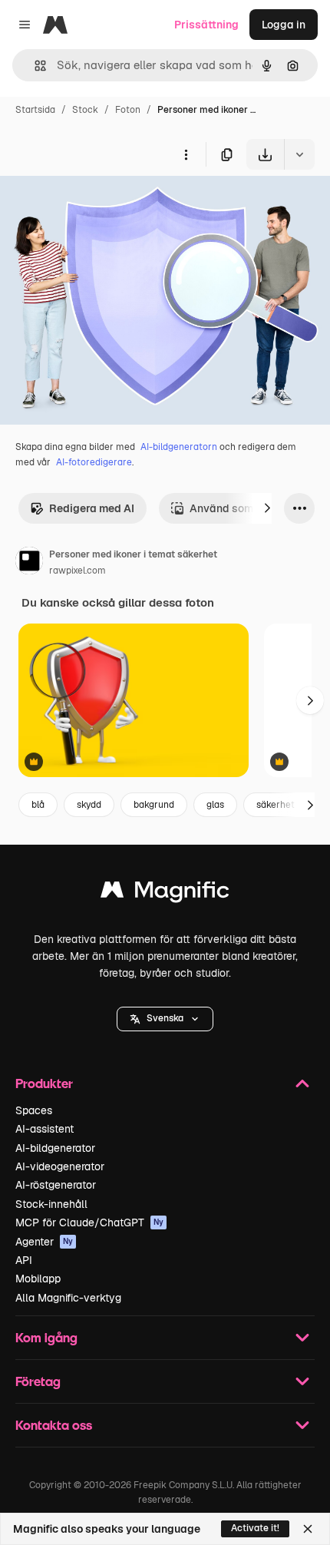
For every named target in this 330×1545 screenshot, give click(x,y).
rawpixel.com (77, 570)
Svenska (165, 1018)
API (23, 1260)
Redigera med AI (91, 508)
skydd (89, 805)
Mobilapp (38, 1278)
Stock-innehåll (51, 1204)
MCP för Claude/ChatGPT (89, 1222)
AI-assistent (44, 1129)
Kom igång (46, 1337)
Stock (85, 110)
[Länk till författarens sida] (29, 563)
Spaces (33, 1110)
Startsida (35, 110)
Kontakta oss (53, 1425)
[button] (165, 1019)
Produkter (44, 1083)
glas (215, 805)
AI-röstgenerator (55, 1185)
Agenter (44, 1242)
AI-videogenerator (59, 1166)
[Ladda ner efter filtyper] (299, 154)
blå (38, 805)
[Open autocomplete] (34, 65)
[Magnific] (165, 893)
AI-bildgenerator (55, 1148)
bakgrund (154, 805)
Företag (38, 1381)
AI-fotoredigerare (94, 462)
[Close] (308, 1529)
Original (98, 205)
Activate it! (255, 1528)
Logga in (283, 24)
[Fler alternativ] (185, 154)
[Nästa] (267, 508)
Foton (127, 110)
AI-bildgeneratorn (178, 447)
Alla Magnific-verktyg (68, 1298)
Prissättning (206, 24)
